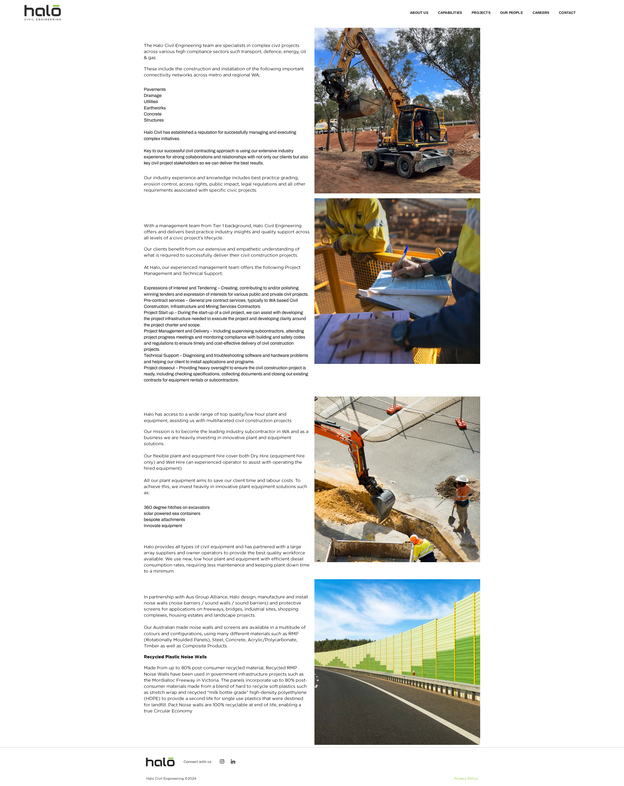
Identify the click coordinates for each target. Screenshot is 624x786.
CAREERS (541, 13)
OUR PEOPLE (511, 13)
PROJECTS (481, 13)
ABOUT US (419, 13)
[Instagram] (222, 762)
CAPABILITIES (450, 13)
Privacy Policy (466, 778)
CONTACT (567, 13)
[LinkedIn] (233, 762)
